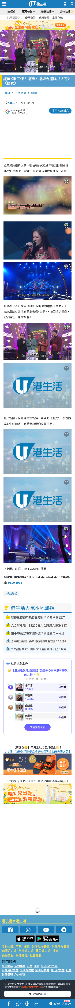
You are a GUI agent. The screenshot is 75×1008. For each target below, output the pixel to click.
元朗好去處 (9, 950)
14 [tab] (40, 29)
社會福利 (36, 955)
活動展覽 (8, 946)
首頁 (7, 93)
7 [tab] (29, 25)
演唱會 (11, 11)
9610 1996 (15, 582)
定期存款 (57, 17)
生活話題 (21, 93)
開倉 (27, 946)
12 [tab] (47, 25)
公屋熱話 (30, 17)
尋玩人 (13, 103)
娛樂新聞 (44, 17)
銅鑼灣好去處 (60, 946)
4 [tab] (40, 21)
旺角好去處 (43, 950)
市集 (19, 946)
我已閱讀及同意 (37, 993)
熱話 (34, 93)
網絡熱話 (12, 593)
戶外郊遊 (22, 955)
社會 (55, 950)
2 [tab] (33, 21)
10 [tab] (40, 25)
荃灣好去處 (26, 950)
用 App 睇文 (62, 110)
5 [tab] (43, 21)
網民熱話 (7, 966)
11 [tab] (43, 25)
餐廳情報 (8, 955)
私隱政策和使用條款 (32, 987)
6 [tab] (47, 21)
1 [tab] (29, 21)
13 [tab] (36, 29)
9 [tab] (36, 25)
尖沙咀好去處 (41, 946)
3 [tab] (36, 21)
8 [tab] (33, 25)
